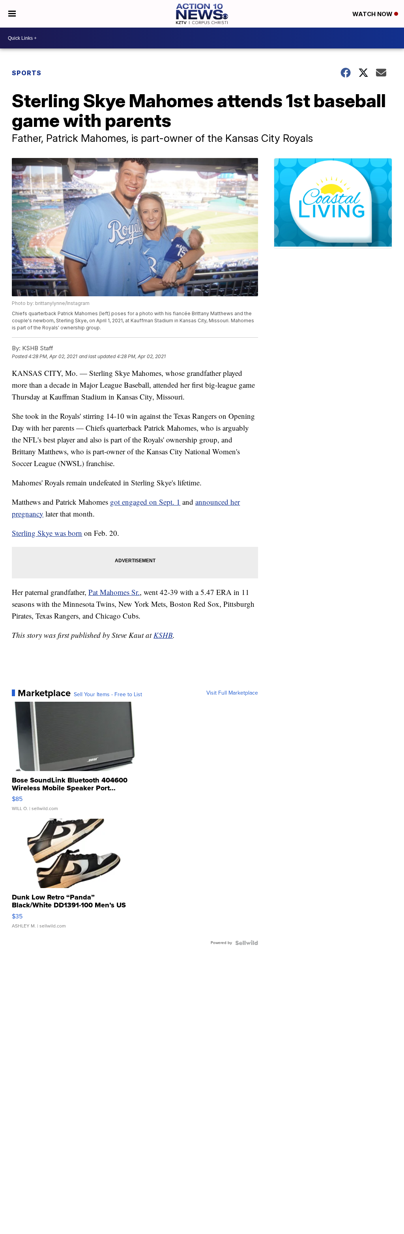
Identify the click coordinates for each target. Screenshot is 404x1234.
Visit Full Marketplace (232, 693)
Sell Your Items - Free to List (108, 694)
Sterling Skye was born (47, 533)
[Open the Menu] (12, 14)
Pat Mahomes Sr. (114, 592)
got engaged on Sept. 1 (145, 502)
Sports (26, 73)
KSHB (163, 635)
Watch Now (373, 14)
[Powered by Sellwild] (246, 943)
